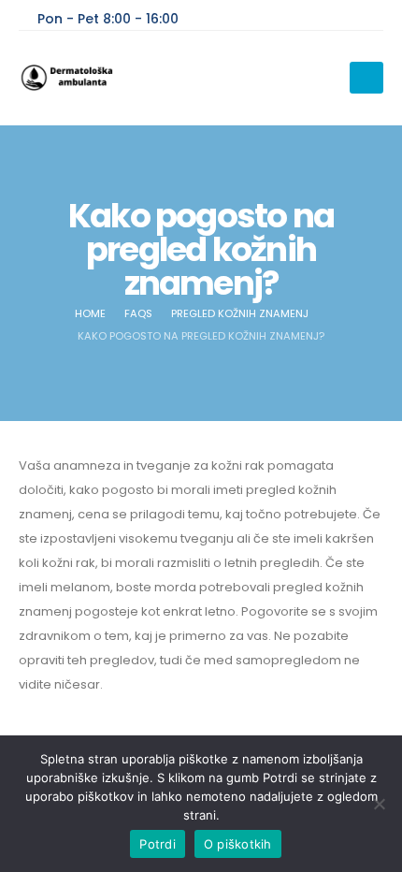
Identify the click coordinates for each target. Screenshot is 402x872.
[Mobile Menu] (366, 78)
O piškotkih (238, 843)
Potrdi (157, 843)
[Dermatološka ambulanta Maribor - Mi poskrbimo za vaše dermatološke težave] (70, 78)
